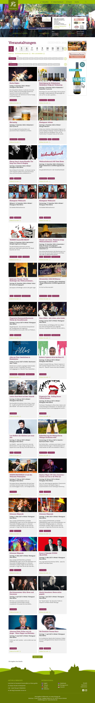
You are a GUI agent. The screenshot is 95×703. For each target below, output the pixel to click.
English (45, 683)
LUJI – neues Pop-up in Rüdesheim (17, 688)
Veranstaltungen (20, 33)
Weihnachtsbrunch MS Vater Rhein (51, 161)
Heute (10, 53)
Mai (41, 58)
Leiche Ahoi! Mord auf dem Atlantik (22, 396)
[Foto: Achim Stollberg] (23, 152)
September (62, 58)
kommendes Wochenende (21, 53)
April (36, 58)
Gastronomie (55, 33)
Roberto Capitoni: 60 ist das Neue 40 (51, 357)
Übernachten (55, 35)
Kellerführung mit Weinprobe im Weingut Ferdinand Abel (50, 436)
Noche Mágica (14, 83)
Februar (26, 58)
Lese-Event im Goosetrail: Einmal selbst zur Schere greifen (23, 683)
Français (46, 685)
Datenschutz (84, 687)
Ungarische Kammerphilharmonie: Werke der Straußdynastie (21, 319)
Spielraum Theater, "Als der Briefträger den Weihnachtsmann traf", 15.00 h (21, 280)
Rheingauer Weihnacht (18, 200)
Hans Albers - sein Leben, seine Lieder (52, 318)
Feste (35, 64)
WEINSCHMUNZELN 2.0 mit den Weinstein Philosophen (21, 475)
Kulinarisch (44, 33)
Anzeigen (65, 64)
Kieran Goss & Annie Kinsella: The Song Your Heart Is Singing (21, 162)
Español (46, 687)
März (31, 58)
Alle (20, 64)
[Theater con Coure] (52, 231)
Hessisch (62, 687)
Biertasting (13, 122)
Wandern (56, 64)
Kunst (41, 256)
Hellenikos (46, 689)
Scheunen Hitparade (17, 514)
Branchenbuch (58, 2)
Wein (53, 31)
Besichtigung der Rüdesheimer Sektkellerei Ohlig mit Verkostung (50, 84)
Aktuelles (45, 2)
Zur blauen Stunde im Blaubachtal (16, 685)
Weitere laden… (38, 657)
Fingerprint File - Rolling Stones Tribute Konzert (50, 397)
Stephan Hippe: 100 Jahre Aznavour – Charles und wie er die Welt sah (52, 475)
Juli (50, 58)
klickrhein (30, 698)
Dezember (12, 58)
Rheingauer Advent (46, 122)
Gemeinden (80, 35)
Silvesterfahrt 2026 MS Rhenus (49, 279)
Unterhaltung (13, 64)
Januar (19, 58)
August (55, 58)
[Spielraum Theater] (23, 270)
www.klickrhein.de (52, 700)
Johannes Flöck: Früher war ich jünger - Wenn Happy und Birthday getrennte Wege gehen (22, 633)
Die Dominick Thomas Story (48, 631)
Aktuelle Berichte (15, 680)
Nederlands (63, 683)
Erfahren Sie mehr (14, 103)
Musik (50, 64)
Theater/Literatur (56, 256)
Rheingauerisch (64, 685)
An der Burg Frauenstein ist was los (17, 690)
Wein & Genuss (27, 64)
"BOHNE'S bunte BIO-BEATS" (19, 240)
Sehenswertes (80, 31)
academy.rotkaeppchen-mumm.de (60, 27)
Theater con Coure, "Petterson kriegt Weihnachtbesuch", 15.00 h (51, 240)
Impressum (84, 685)
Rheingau (13, 8)
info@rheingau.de (42, 700)
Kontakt (85, 683)
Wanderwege (80, 33)
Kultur (71, 33)
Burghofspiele (42, 64)
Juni (46, 58)
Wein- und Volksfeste (37, 53)
